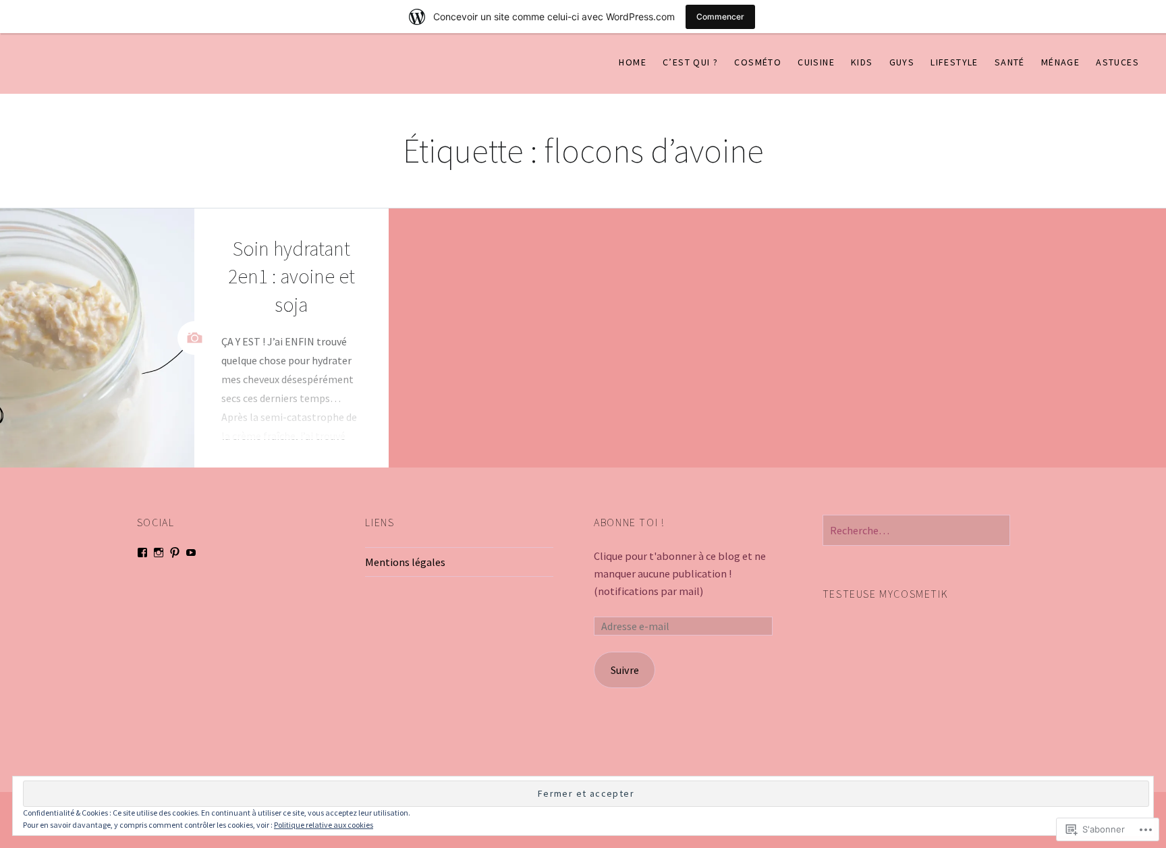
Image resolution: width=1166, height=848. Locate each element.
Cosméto (757, 62)
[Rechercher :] (917, 530)
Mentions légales (405, 562)
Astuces (1117, 62)
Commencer (720, 16)
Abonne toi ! (629, 522)
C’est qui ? (690, 62)
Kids (862, 62)
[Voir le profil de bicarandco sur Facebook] (142, 552)
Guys (902, 62)
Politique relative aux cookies (323, 825)
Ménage (1060, 62)
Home (632, 62)
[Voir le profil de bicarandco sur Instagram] (158, 552)
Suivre (625, 670)
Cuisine (816, 62)
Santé (1010, 62)
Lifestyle (954, 62)
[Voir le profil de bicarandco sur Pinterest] (174, 552)
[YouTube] (191, 552)
